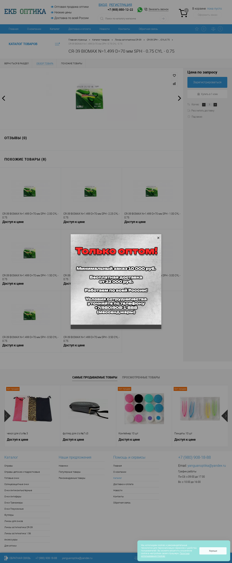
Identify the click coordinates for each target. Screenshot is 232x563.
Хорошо (213, 551)
